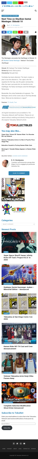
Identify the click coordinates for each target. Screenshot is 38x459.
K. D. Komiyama (14, 25)
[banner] (13, 201)
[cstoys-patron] (15, 215)
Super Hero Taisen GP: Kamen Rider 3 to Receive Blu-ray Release (18, 135)
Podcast (9, 448)
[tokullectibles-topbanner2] (19, 128)
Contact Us (26, 448)
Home (3, 448)
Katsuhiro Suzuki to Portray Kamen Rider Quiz (17, 145)
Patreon (33, 448)
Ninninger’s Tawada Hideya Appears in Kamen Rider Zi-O (19, 150)
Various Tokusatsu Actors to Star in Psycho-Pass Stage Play (18, 140)
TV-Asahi (10, 102)
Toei (15, 102)
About (15, 448)
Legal (20, 448)
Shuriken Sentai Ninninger (11, 60)
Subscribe (7, 428)
